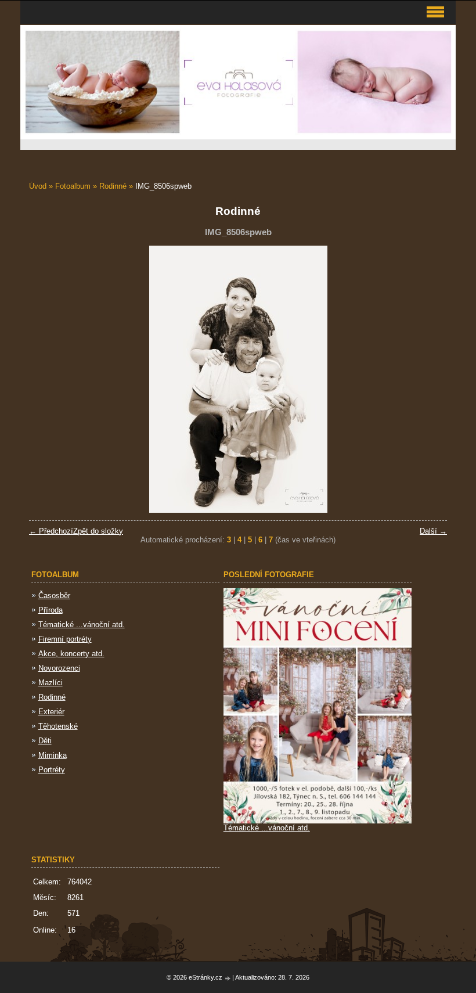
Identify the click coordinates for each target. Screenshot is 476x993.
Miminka (52, 755)
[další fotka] (428, 379)
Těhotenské (58, 726)
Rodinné (114, 186)
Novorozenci (59, 668)
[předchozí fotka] (48, 379)
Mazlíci (50, 682)
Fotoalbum (73, 186)
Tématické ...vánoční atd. (81, 624)
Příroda (50, 610)
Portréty (51, 769)
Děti (45, 740)
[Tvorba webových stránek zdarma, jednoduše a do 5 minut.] (228, 978)
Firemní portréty (65, 639)
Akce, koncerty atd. (71, 653)
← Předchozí (51, 531)
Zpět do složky (98, 531)
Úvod (37, 186)
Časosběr (54, 595)
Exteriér (51, 711)
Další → (433, 531)
